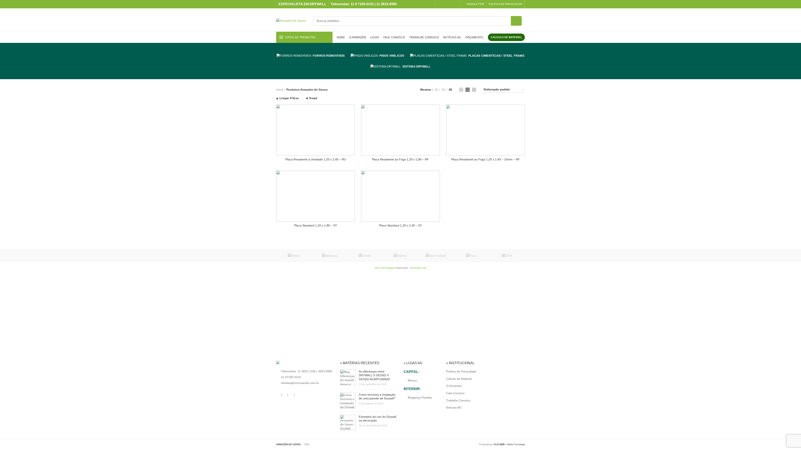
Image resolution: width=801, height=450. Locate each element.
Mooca (412, 380)
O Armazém (454, 386)
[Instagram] (445, 4)
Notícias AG (454, 407)
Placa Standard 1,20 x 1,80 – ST (315, 225)
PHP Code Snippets (385, 268)
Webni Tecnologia (516, 444)
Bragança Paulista (420, 397)
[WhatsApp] (455, 4)
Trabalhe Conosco (458, 400)
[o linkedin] (450, 4)
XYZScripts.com (418, 268)
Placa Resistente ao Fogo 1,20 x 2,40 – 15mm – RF (485, 159)
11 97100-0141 (291, 377)
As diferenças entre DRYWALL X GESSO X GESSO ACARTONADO (374, 375)
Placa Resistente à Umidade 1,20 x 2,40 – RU (315, 159)
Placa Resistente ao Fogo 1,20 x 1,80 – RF (400, 159)
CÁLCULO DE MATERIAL (506, 37)
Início (279, 89)
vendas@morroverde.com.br (300, 383)
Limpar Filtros (289, 98)
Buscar (516, 21)
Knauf (313, 98)
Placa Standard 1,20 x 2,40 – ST (400, 225)
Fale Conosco (455, 393)
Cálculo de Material (459, 378)
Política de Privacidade (461, 371)
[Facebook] (439, 4)
